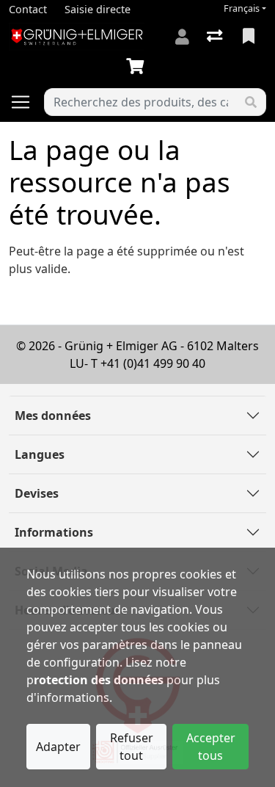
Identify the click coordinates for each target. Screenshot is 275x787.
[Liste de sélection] (250, 36)
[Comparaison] (216, 36)
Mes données (53, 415)
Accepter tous (210, 747)
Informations (54, 532)
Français (242, 8)
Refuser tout (131, 747)
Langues (40, 454)
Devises (37, 493)
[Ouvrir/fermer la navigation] (26, 102)
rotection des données (99, 680)
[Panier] (138, 66)
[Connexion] (182, 36)
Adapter (58, 747)
